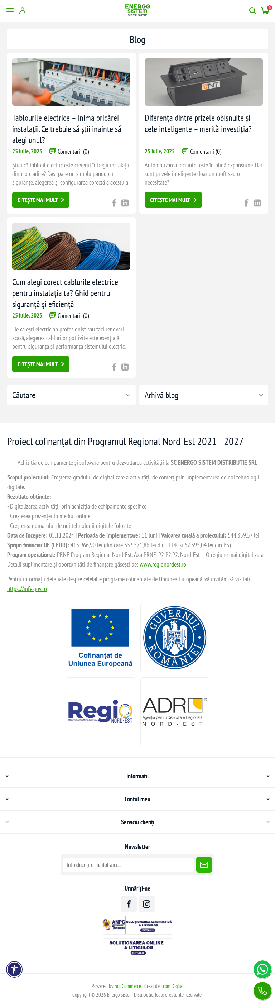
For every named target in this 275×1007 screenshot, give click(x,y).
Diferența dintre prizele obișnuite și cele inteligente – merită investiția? (198, 123)
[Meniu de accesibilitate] (14, 969)
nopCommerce (128, 986)
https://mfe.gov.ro (27, 588)
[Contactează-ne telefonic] (262, 991)
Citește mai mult (38, 200)
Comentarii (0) (73, 151)
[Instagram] (147, 904)
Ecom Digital (172, 986)
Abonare (204, 865)
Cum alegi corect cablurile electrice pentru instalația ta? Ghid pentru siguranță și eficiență (65, 293)
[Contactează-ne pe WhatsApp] (262, 969)
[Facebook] (129, 904)
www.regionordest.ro (163, 564)
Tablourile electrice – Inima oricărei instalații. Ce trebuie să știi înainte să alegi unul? (66, 128)
